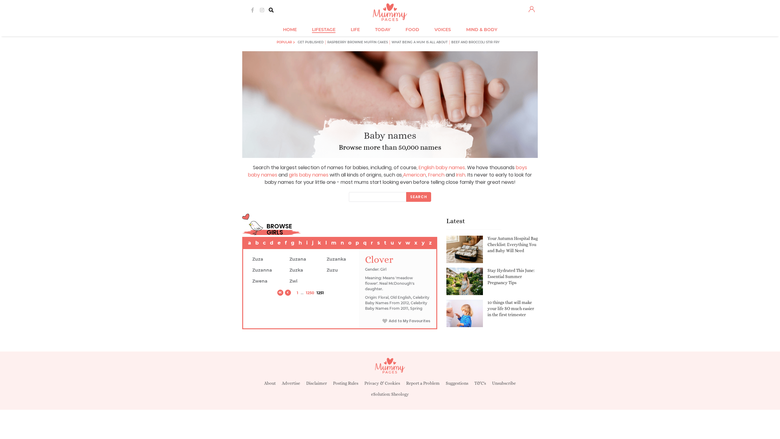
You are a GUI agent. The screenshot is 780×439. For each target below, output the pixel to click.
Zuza (257, 259)
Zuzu (332, 270)
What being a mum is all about (420, 42)
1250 (310, 293)
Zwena (260, 281)
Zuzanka (336, 259)
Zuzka (296, 270)
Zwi (293, 281)
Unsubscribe (504, 383)
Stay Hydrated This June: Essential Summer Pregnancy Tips (511, 276)
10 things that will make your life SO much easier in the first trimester (511, 308)
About (270, 383)
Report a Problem (423, 383)
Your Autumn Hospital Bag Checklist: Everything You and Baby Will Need (513, 244)
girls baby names (308, 174)
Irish (460, 174)
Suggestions (457, 383)
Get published (311, 42)
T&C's (480, 383)
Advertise (291, 383)
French (436, 174)
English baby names (442, 167)
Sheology (400, 394)
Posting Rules (345, 383)
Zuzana (297, 259)
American (414, 174)
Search (418, 196)
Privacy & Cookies (382, 383)
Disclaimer (316, 383)
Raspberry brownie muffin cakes (357, 42)
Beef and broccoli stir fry (475, 42)
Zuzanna (262, 270)
